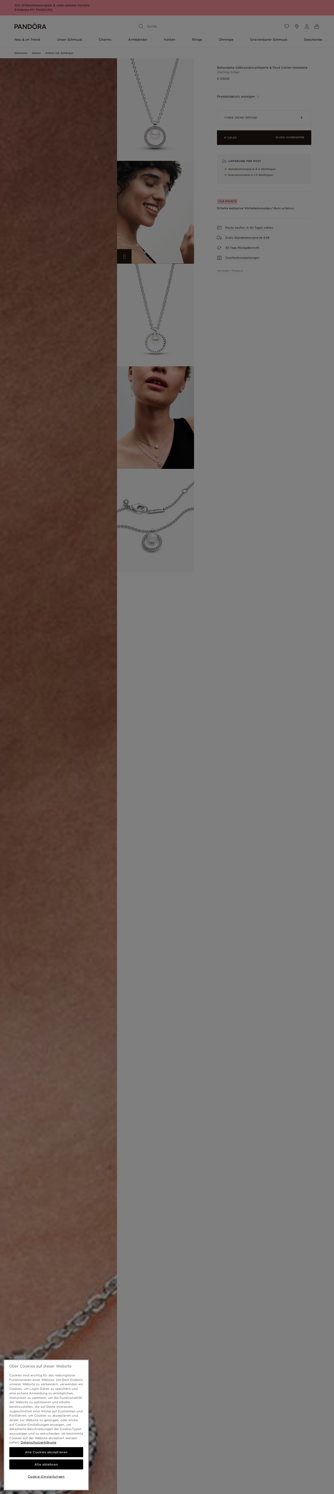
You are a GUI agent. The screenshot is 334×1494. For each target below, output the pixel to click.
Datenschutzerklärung (38, 1442)
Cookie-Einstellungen (46, 1476)
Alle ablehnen (46, 1464)
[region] (46, 1425)
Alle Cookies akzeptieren (46, 1452)
